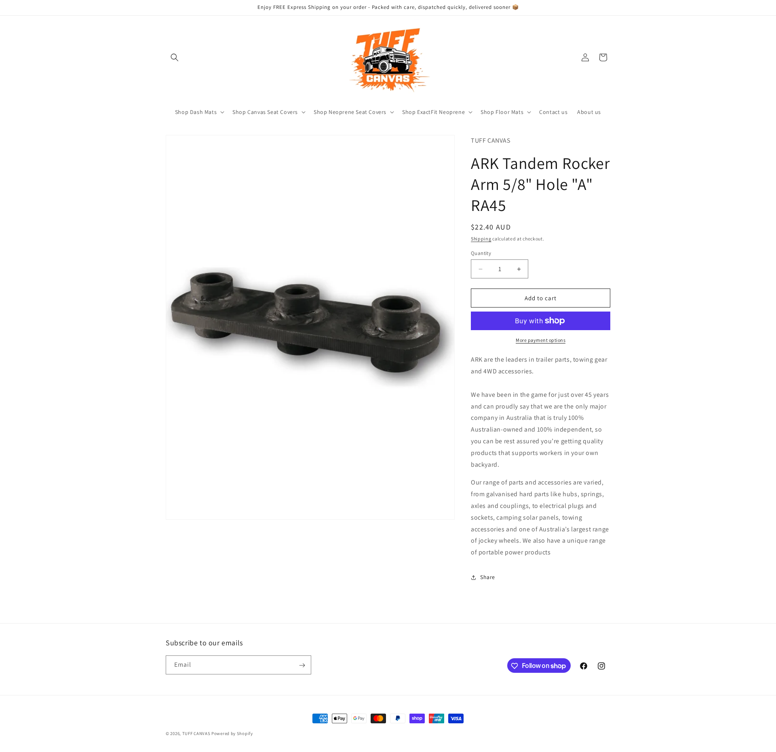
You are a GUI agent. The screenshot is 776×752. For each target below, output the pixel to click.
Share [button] (487, 577)
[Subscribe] (302, 665)
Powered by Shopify (232, 733)
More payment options (540, 340)
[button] (174, 57)
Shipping (481, 239)
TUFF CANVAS (196, 733)
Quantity (481, 253)
